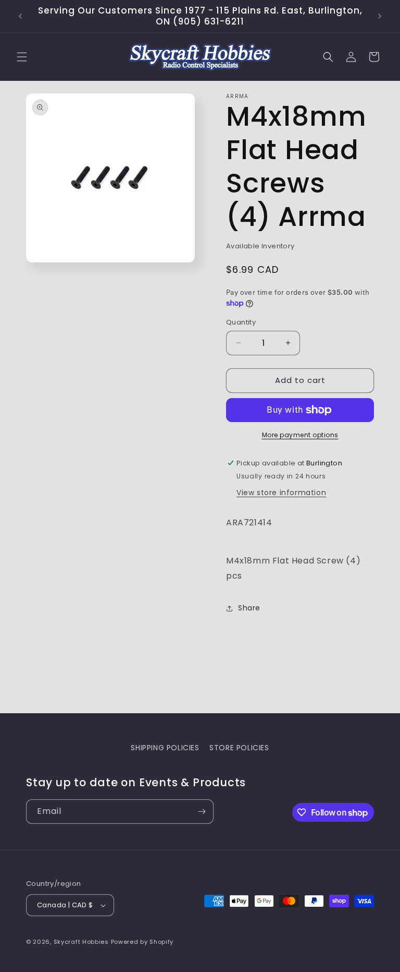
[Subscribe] (201, 811)
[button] (21, 56)
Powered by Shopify (142, 942)
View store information (281, 492)
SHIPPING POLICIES (165, 747)
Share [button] (249, 608)
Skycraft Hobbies (82, 942)
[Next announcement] (379, 16)
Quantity (241, 322)
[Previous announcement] (20, 16)
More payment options (300, 434)
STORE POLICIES (239, 747)
